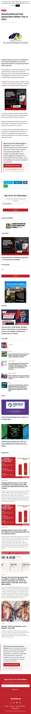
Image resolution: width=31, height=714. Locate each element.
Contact (6, 706)
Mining (9, 373)
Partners (12, 706)
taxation (11, 156)
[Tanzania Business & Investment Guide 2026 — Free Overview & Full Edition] (15, 246)
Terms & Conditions (20, 706)
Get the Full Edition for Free (13, 169)
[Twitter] (11, 702)
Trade (9, 382)
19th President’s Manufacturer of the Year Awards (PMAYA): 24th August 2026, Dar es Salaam (14, 444)
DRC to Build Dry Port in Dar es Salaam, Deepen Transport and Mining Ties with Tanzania (18, 377)
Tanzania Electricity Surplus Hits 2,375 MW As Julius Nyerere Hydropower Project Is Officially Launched (18, 355)
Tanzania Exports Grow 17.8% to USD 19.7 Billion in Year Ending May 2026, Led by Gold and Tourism (15, 532)
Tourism (3, 10)
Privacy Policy (15, 708)
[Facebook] (17, 702)
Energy (9, 351)
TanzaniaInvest (15, 699)
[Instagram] (20, 702)
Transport (10, 344)
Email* (2, 269)
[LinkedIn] (14, 702)
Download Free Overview (12, 165)
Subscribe (14, 689)
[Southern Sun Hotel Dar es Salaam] (15, 292)
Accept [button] (17, 5)
